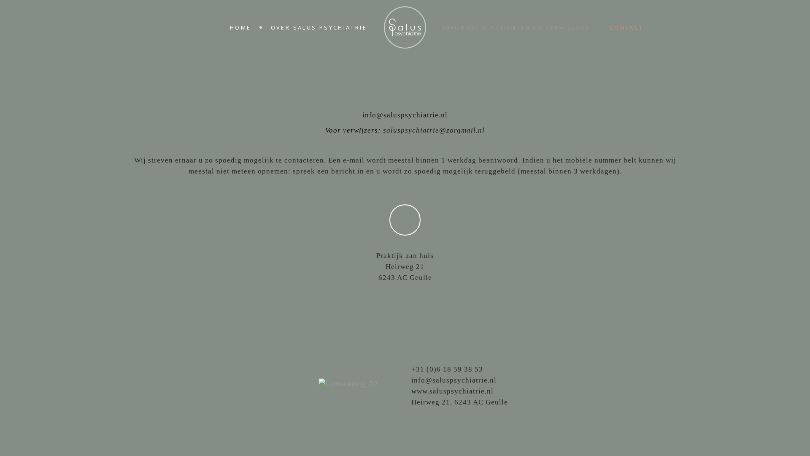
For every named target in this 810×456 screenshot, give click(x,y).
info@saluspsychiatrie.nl (405, 115)
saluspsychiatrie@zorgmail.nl (434, 130)
